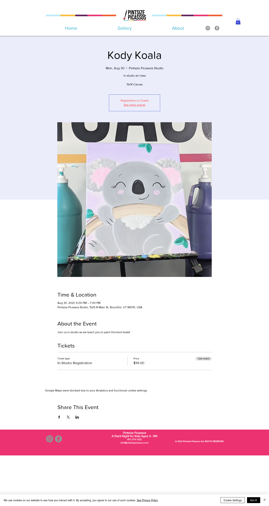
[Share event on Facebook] (59, 417)
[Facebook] (217, 28)
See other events (134, 104)
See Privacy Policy (147, 500)
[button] (238, 21)
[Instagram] (208, 28)
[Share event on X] (68, 417)
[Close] (264, 500)
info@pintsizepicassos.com (134, 442)
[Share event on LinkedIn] (77, 417)
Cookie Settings (233, 500)
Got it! (253, 500)
